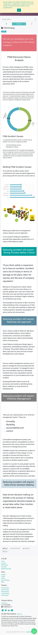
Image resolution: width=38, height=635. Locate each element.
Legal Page (29, 632)
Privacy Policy (5, 588)
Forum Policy (4, 595)
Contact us (4, 603)
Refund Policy (5, 591)
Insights (4, 31)
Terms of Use (5, 589)
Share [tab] (5, 551)
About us (19, 614)
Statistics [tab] (27, 548)
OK (19, 10)
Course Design (5, 580)
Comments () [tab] (16, 548)
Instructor (4, 567)
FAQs (2, 582)
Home (3, 561)
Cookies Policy (5, 593)
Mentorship (4, 565)
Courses (3, 563)
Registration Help (6, 568)
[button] (6, 23)
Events (3, 578)
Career (3, 576)
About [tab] (6, 548)
